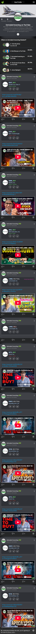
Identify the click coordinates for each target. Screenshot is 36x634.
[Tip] (34, 119)
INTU (10, 352)
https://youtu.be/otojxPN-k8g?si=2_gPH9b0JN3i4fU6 (11, 95)
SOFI (10, 132)
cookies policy (11, 632)
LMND (10, 279)
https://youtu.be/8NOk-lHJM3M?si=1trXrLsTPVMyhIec (12, 242)
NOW (10, 449)
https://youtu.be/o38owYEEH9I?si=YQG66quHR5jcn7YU (12, 461)
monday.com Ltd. (14, 403)
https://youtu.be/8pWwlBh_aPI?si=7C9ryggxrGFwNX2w (12, 413)
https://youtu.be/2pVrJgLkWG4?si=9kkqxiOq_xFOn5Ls (12, 290)
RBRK (10, 181)
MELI (10, 230)
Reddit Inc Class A (14, 84)
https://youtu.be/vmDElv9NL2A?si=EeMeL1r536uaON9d (12, 365)
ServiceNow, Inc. (14, 451)
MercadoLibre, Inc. (14, 232)
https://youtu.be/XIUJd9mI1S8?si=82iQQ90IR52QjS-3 (12, 193)
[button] (33, 630)
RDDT (10, 82)
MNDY (10, 401)
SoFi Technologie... (14, 133)
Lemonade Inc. (13, 281)
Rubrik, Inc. (12, 183)
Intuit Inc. (12, 354)
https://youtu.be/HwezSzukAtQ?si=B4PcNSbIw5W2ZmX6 (12, 144)
